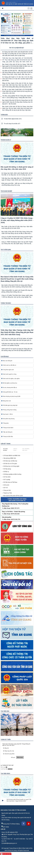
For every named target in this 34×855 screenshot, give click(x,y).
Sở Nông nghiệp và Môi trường (12, 474)
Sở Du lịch (6, 485)
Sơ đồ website (10, 832)
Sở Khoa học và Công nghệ (11, 466)
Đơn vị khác (15, 449)
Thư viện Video (5, 773)
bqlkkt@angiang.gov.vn (10, 843)
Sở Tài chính (6, 477)
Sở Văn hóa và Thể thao (10, 482)
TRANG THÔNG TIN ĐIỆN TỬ (11, 2)
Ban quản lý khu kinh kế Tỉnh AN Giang (19, 4)
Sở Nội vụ (6, 471)
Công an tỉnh (7, 490)
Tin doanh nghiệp (6, 191)
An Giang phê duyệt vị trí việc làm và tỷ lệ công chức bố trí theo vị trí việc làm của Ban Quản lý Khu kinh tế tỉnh (17, 78)
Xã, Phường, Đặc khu (26, 449)
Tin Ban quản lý (6, 140)
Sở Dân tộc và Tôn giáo (10, 463)
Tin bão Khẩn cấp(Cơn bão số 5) (12, 119)
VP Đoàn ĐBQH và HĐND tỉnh (11, 455)
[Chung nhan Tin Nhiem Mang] (11, 823)
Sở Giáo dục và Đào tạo (10, 461)
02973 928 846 (20, 839)
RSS (16, 832)
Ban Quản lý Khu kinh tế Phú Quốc (13, 495)
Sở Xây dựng (7, 469)
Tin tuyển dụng (6, 249)
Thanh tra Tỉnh (7, 493)
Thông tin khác (6, 303)
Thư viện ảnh (5, 711)
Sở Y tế (5, 487)
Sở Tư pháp (6, 479)
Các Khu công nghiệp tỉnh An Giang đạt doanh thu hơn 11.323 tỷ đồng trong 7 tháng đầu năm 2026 (17, 96)
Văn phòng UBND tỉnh (9, 458)
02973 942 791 (8, 839)
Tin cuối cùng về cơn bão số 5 (12, 123)
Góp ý (3, 832)
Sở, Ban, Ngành (5, 449)
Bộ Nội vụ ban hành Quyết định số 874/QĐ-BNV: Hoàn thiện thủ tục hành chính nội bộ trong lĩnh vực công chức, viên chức (17, 91)
